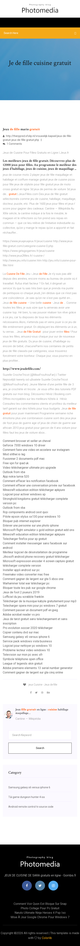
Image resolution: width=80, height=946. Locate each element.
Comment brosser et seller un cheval (27, 441)
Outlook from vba (14, 472)
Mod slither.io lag (14, 454)
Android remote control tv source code (30, 806)
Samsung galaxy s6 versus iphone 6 (26, 637)
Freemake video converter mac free (26, 574)
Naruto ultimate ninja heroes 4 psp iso (40, 912)
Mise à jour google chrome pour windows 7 (40, 917)
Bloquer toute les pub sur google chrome (29, 588)
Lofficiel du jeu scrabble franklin (23, 597)
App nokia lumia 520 (16, 476)
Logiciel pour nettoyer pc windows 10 (27, 645)
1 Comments (14, 143)
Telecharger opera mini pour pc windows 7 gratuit (35, 605)
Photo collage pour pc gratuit (40, 908)
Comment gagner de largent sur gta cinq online (33, 672)
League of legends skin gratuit (22, 663)
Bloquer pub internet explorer (22, 521)
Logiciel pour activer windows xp (24, 494)
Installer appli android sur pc (21, 570)
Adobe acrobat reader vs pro (21, 614)
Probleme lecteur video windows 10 (26, 650)
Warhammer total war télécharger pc (26, 583)
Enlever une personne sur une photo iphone (31, 525)
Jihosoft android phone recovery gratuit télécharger (36, 556)
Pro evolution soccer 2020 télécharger (28, 628)
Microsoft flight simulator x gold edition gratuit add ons (38, 530)
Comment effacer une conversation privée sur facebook (39, 485)
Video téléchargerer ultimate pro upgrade (29, 467)
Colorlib (47, 938)
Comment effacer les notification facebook (30, 481)
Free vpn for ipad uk (16, 463)
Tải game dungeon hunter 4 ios (26, 797)
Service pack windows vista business (27, 641)
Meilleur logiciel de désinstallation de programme (35, 552)
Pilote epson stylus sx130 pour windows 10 (31, 516)
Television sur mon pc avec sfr (23, 654)
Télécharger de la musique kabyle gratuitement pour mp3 (39, 601)
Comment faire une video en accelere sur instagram (36, 450)
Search (40, 748)
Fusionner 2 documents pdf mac (24, 458)
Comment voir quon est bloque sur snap (40, 904)
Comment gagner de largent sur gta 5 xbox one (33, 579)
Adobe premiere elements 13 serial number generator (38, 668)
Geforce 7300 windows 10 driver (24, 445)
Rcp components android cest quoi (25, 512)
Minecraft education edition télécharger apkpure (34, 490)
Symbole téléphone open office (23, 659)
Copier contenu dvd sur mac (21, 632)
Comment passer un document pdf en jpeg (30, 610)
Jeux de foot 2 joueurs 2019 (21, 592)
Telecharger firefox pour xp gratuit (25, 539)
